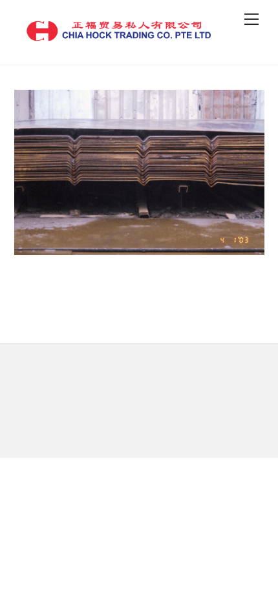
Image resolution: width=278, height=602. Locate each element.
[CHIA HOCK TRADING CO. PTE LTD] (118, 37)
